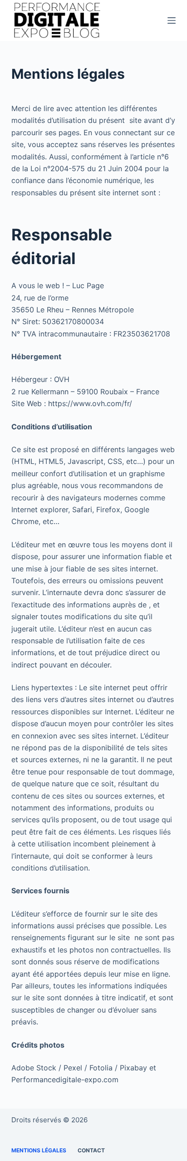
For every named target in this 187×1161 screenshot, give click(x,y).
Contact (91, 1150)
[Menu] (171, 20)
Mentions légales (38, 1150)
